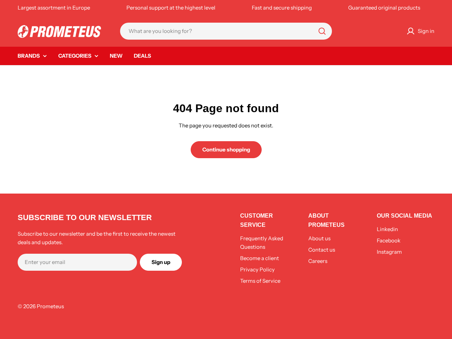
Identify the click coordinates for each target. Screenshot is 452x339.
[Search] (322, 31)
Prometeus (50, 306)
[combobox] (226, 31)
